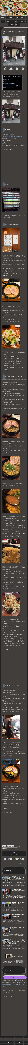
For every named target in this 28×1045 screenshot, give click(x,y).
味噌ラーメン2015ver (9, 88)
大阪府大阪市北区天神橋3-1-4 (14, 136)
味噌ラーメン (6, 848)
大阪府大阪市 (11, 846)
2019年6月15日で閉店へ (9, 83)
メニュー (6, 81)
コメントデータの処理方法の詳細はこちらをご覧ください (13, 984)
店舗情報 (6, 79)
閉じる (19, 76)
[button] (23, 68)
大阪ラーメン (14, 848)
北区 (5, 846)
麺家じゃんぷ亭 (10, 134)
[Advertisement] (14, 165)
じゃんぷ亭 (18, 846)
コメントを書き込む (14, 977)
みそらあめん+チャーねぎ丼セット (12, 86)
